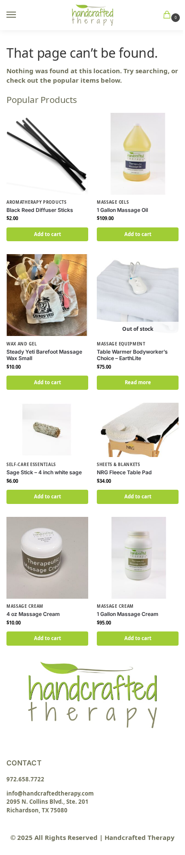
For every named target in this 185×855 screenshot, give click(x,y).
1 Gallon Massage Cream (127, 614)
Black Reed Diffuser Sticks (39, 210)
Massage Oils (113, 202)
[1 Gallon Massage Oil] (138, 154)
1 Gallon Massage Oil (122, 210)
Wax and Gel (21, 344)
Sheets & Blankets (118, 464)
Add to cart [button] (47, 234)
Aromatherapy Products (36, 202)
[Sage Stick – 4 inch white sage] (47, 430)
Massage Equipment (121, 344)
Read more (138, 382)
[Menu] (19, 15)
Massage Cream (24, 606)
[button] (169, 15)
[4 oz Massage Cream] (47, 558)
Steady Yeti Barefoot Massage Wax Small (44, 355)
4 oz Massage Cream (33, 614)
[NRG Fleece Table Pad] (138, 430)
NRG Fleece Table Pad (124, 472)
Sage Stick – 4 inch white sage (44, 472)
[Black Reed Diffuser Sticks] (47, 154)
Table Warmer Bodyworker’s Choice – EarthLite (132, 355)
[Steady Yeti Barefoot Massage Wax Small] (47, 295)
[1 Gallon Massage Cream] (138, 558)
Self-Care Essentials (31, 464)
